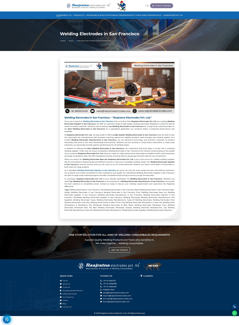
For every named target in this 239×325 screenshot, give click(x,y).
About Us (67, 15)
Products (79, 15)
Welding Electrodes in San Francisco (98, 121)
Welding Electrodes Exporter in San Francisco (96, 170)
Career (167, 15)
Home (59, 15)
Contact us (177, 15)
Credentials (155, 15)
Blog (64, 304)
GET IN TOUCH (119, 250)
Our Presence (121, 15)
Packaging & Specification (100, 15)
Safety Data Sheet (138, 15)
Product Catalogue (163, 6)
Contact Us (67, 307)
